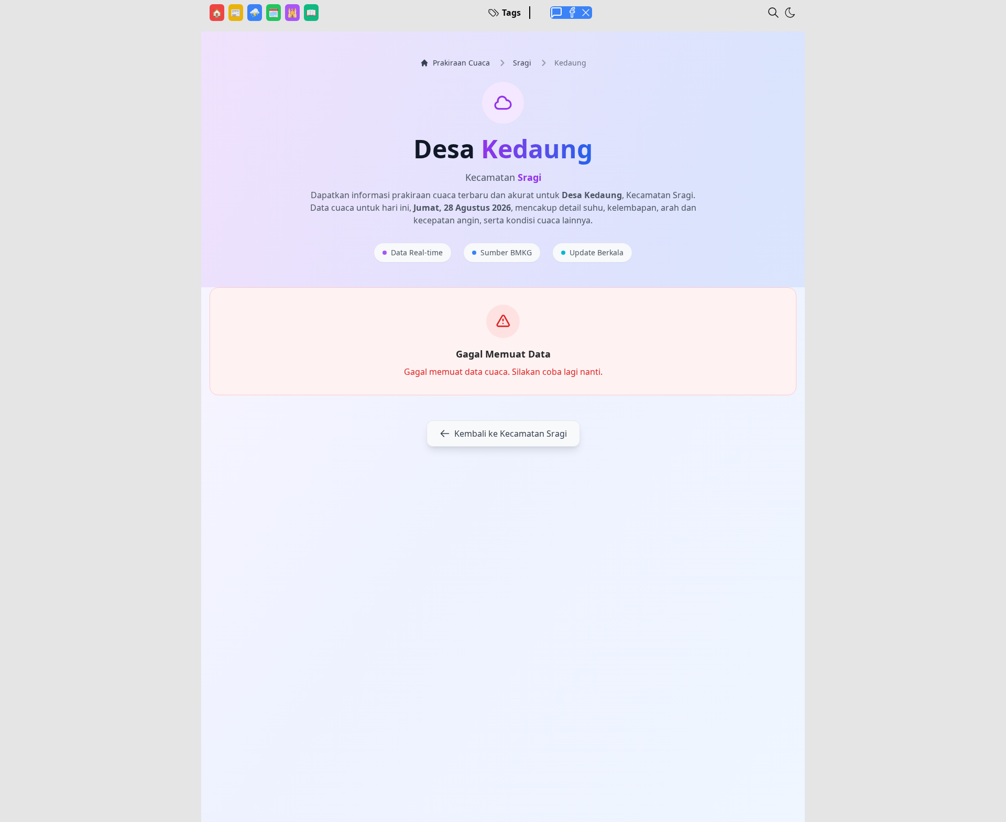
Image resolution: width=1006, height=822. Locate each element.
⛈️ (255, 12)
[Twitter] (585, 12)
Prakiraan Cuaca (461, 63)
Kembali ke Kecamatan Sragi (510, 433)
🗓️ (274, 12)
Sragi (522, 63)
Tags (511, 12)
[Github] (571, 12)
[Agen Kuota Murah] (556, 12)
